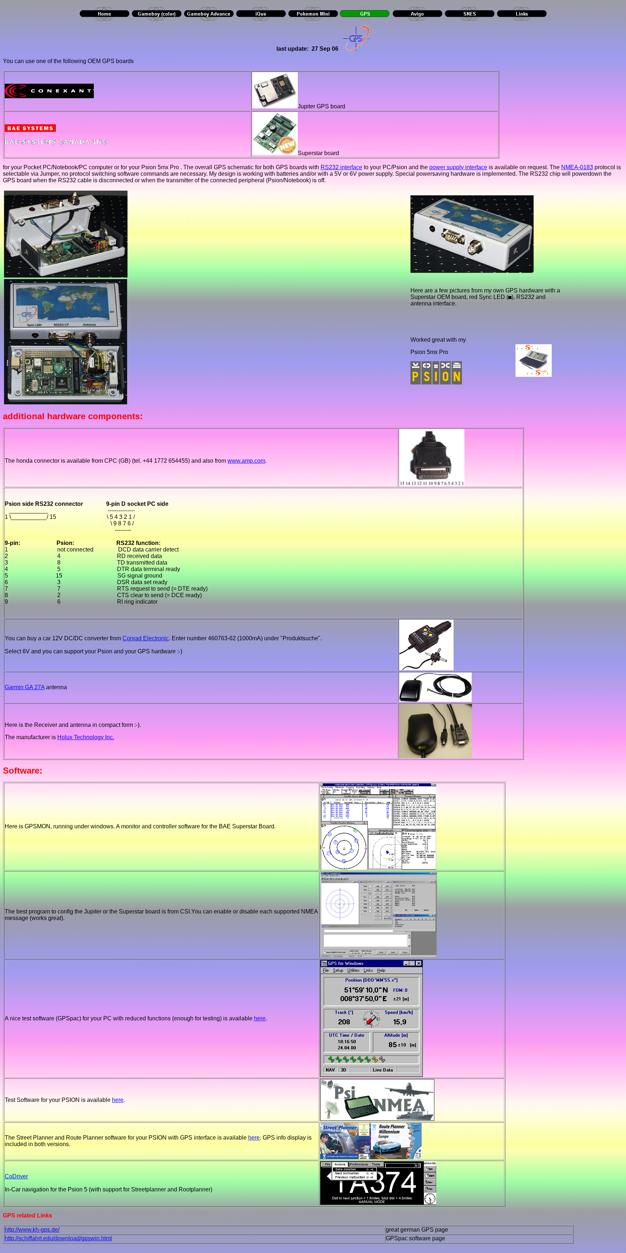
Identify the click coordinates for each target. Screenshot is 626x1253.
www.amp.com (246, 461)
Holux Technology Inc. (85, 737)
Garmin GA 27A (25, 687)
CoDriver (16, 1176)
